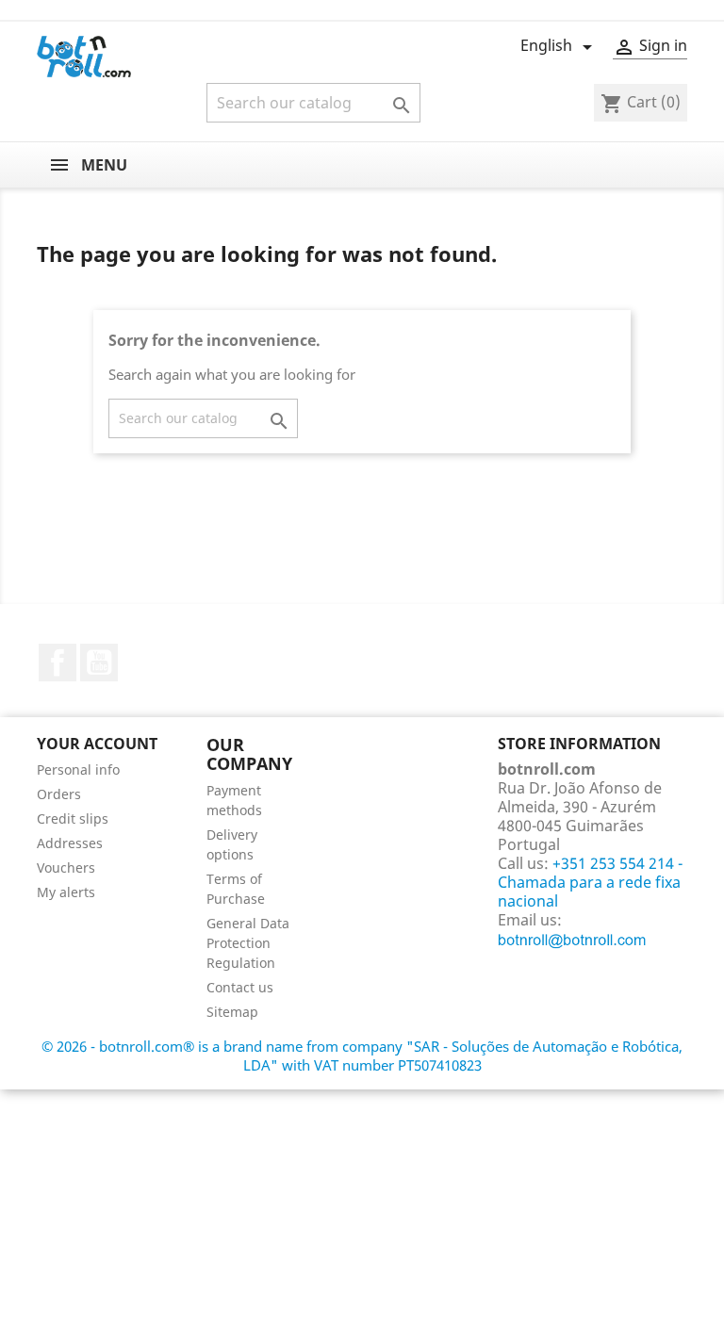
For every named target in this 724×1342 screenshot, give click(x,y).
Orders (59, 794)
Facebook (57, 662)
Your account (97, 743)
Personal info (78, 769)
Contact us (239, 987)
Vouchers (66, 867)
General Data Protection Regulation (247, 943)
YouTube (99, 662)
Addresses (70, 843)
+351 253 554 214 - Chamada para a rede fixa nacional (590, 882)
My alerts (66, 892)
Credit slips (72, 818)
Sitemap (232, 1012)
